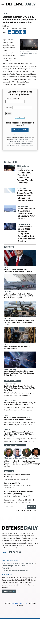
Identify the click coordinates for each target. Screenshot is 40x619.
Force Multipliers (8, 458)
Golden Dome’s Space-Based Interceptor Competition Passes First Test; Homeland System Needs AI (26, 233)
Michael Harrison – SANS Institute (7, 464)
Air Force (6, 13)
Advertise (5, 563)
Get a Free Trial (20, 130)
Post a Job (19, 510)
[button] (3, 4)
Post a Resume (31, 510)
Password (8, 108)
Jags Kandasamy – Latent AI (35, 463)
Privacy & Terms (20, 566)
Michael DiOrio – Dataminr (16, 463)
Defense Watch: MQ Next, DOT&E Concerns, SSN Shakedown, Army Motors (27, 213)
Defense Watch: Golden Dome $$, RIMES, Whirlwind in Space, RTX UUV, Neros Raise (25, 195)
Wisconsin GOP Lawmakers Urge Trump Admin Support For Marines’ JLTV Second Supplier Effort (19, 434)
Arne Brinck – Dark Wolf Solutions (26, 463)
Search (31, 507)
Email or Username (12, 99)
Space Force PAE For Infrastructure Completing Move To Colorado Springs (18, 270)
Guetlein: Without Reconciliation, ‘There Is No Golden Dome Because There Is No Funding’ (25, 176)
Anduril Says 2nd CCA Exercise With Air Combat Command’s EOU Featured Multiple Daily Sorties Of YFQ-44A (19, 296)
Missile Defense (10, 369)
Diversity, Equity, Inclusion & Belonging (15, 570)
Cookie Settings (7, 566)
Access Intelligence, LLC (18, 603)
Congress (7, 430)
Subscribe (14, 563)
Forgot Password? (20, 118)
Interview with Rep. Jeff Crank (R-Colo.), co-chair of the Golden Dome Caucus (20, 404)
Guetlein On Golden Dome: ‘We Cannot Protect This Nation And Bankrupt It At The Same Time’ (19, 388)
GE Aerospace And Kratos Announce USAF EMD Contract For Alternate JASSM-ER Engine (19, 322)
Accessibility (6, 568)
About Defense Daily (27, 563)
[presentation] (8, 452)
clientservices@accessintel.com (15, 137)
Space (6, 267)
